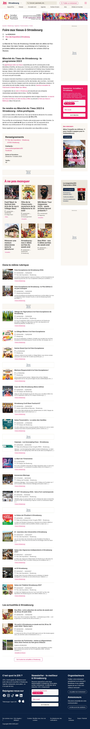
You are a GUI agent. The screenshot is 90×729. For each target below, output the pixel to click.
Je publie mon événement (77, 692)
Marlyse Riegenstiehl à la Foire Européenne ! (31, 370)
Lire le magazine (69, 189)
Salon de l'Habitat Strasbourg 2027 (28, 585)
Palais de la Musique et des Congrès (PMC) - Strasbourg (32, 447)
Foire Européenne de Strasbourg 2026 (28, 270)
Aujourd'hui (10, 7)
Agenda (43, 7)
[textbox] (75, 103)
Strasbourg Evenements (23, 293)
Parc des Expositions (13, 37)
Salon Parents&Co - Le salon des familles (30, 420)
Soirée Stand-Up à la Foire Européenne (29, 348)
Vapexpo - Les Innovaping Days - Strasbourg (31, 442)
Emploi (79, 718)
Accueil (4, 25)
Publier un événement (70, 3)
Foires (31, 25)
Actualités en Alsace (20, 653)
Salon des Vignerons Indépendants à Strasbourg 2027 (33, 551)
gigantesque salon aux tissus (14, 65)
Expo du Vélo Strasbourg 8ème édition (29, 387)
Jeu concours (74, 129)
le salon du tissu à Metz (23, 99)
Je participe (67, 137)
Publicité (84, 718)
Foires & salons (24, 25)
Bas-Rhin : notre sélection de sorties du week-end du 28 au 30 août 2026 (33, 611)
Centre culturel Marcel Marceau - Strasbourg (29, 408)
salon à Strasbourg (22, 91)
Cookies (29, 718)
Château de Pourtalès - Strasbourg (26, 480)
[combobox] (74, 103)
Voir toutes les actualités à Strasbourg (28, 659)
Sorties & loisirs (54, 7)
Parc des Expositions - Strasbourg (18, 140)
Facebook (8, 150)
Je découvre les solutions (77, 707)
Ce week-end (32, 7)
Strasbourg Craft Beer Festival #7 (27, 403)
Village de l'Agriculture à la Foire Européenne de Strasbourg (32, 312)
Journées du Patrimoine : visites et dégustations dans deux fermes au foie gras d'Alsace (33, 641)
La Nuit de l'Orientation (23, 458)
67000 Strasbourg (13, 142)
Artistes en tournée (77, 7)
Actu (65, 7)
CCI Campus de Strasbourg (24, 391)
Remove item (74, 103)
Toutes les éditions (68, 196)
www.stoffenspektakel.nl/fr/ (14, 148)
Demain (21, 7)
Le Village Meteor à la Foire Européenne (29, 331)
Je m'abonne (74, 115)
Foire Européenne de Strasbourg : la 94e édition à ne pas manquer (33, 287)
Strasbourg (13, 3)
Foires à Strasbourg (20, 281)
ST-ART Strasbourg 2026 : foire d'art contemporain (34, 492)
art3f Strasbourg (20, 568)
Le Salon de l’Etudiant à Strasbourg (28, 515)
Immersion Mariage (22, 475)
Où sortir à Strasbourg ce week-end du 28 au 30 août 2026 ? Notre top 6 (32, 625)
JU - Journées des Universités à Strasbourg (30, 532)
